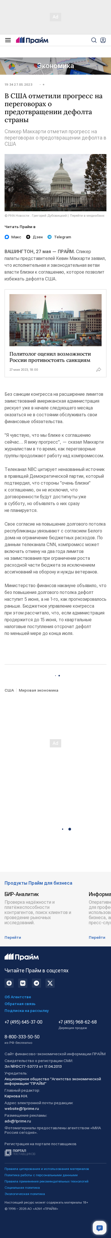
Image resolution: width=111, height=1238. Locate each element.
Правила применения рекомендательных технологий (47, 1181)
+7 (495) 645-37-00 (23, 1022)
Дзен (38, 237)
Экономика (55, 66)
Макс (16, 237)
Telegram (62, 237)
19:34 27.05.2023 (18, 85)
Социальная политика (22, 1188)
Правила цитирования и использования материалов (47, 1169)
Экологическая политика (25, 1194)
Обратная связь (20, 1003)
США (9, 690)
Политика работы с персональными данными (41, 1175)
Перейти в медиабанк (87, 216)
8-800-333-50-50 (22, 1039)
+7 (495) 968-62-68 (77, 1025)
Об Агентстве (18, 997)
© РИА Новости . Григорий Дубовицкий (36, 216)
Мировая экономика (38, 690)
